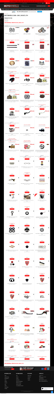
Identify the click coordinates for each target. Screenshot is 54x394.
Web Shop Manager (28, 391)
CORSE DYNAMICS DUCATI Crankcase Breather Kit (12, 200)
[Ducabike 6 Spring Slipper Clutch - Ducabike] (18, 344)
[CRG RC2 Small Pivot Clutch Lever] (42, 313)
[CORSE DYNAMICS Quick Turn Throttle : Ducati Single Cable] (42, 263)
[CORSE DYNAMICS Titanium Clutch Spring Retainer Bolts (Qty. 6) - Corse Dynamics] (48, 294)
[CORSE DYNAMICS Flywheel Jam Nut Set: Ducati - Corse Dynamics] (18, 211)
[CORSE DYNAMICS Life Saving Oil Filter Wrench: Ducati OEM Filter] (42, 230)
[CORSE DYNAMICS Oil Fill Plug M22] (12, 263)
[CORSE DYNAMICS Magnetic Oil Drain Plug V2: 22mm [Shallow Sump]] (27, 246)
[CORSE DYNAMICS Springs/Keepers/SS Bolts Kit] (42, 280)
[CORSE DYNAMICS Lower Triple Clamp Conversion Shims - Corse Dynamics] (18, 244)
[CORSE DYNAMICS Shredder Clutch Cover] (12, 280)
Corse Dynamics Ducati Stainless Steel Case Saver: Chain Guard (27, 200)
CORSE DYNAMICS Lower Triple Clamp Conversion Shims (12, 250)
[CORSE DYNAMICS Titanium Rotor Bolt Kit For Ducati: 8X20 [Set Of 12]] (12, 313)
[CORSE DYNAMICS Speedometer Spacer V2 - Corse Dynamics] (33, 277)
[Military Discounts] (27, 368)
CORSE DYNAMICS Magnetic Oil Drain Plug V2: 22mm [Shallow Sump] (27, 250)
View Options (27, 225)
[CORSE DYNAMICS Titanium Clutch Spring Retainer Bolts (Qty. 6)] (42, 296)
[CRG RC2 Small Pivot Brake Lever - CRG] (32, 311)
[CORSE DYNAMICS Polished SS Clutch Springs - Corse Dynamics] (33, 261)
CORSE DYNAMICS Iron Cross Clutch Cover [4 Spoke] (27, 233)
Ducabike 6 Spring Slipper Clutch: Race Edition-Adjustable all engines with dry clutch (27, 350)
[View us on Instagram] (48, 369)
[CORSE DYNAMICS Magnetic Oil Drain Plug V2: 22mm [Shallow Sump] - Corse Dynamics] (33, 244)
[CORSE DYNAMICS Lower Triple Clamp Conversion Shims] (12, 246)
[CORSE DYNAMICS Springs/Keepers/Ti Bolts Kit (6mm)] (12, 296)
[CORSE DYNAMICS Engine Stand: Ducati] (42, 196)
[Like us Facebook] (42, 369)
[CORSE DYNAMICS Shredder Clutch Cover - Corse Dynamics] (18, 277)
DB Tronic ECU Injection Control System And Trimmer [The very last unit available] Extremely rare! (12, 334)
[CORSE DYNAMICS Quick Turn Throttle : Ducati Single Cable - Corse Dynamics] (48, 261)
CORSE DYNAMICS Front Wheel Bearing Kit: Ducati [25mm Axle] (12, 233)
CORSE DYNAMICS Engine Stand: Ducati (42, 200)
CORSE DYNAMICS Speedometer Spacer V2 (27, 283)
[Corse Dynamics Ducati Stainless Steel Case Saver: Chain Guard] (27, 196)
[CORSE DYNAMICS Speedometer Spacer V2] (27, 280)
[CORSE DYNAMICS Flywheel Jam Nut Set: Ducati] (12, 213)
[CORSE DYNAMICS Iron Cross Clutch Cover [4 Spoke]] (27, 230)
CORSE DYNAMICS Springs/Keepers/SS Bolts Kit (42, 283)
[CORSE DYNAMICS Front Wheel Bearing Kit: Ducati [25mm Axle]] (12, 230)
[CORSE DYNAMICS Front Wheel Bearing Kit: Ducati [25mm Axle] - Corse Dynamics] (18, 227)
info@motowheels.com (44, 381)
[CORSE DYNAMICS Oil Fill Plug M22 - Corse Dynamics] (18, 261)
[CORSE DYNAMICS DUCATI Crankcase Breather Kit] (12, 196)
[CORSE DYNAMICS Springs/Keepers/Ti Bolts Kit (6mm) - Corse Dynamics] (18, 294)
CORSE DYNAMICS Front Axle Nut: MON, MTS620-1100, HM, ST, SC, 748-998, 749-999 (27, 217)
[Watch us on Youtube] (45, 369)
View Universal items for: (14, 363)
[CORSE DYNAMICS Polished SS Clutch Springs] (27, 263)
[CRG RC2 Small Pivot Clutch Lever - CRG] (47, 311)
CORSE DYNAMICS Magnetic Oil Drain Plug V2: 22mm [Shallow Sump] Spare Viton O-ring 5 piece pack (42, 250)
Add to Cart (12, 225)
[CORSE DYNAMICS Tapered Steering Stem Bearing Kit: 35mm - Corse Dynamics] (33, 294)
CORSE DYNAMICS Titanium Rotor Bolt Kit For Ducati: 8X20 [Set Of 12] (12, 317)
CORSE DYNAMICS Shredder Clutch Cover (12, 283)
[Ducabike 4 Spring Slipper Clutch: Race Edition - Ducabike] (48, 327)
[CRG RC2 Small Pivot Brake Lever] (27, 313)
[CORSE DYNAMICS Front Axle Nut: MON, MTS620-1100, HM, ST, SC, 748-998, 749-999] (27, 213)
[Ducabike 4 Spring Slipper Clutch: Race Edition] (42, 330)
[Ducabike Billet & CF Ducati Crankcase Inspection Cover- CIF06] (42, 346)
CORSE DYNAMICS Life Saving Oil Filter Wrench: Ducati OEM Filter (42, 234)
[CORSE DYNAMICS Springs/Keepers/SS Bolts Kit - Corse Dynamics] (48, 277)
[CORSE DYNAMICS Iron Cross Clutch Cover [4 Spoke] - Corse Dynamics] (33, 227)
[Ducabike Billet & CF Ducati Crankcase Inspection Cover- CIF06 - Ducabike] (48, 344)
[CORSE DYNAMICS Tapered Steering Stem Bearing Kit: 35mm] (27, 296)
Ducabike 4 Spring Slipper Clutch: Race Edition (42, 333)
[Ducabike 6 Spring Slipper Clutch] (12, 346)
